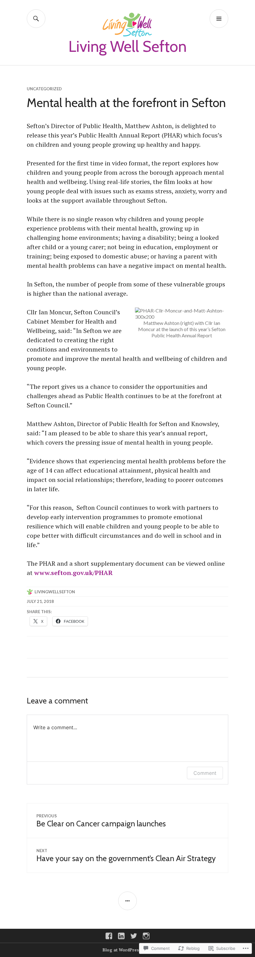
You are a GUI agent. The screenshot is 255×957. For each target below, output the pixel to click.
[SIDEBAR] (127, 901)
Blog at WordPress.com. (127, 950)
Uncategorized (44, 88)
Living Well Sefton (127, 46)
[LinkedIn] (121, 936)
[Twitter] (133, 936)
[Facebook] (109, 936)
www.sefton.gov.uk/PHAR (73, 572)
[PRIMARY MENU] (219, 18)
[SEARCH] (36, 18)
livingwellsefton (55, 591)
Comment (204, 773)
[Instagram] (146, 936)
